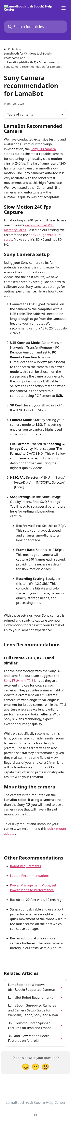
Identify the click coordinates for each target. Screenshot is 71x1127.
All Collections (13, 49)
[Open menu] (63, 8)
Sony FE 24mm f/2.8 (18, 680)
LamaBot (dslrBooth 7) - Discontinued (31, 62)
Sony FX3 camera (43, 149)
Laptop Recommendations (30, 875)
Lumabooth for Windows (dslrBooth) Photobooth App (27, 56)
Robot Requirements (25, 866)
